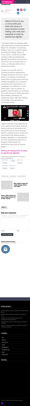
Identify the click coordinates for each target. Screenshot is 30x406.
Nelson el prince (21, 176)
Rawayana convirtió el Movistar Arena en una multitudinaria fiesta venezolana (11, 318)
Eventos (3, 345)
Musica (3, 352)
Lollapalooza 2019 (5, 349)
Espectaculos (5, 342)
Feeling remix (13, 176)
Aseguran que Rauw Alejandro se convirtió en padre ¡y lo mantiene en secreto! (14, 326)
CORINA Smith (5, 176)
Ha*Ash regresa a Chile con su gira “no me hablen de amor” (13, 315)
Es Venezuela (7, 2)
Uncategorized (5, 354)
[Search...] (28, 1)
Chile (3, 337)
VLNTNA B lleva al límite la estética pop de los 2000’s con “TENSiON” (14, 322)
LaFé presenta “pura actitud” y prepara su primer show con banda (15, 311)
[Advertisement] (15, 272)
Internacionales (5, 347)
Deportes (4, 340)
